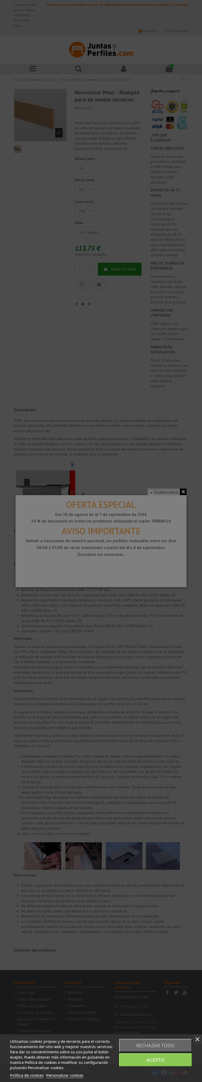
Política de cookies (26, 1075)
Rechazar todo (155, 1045)
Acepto (155, 1060)
